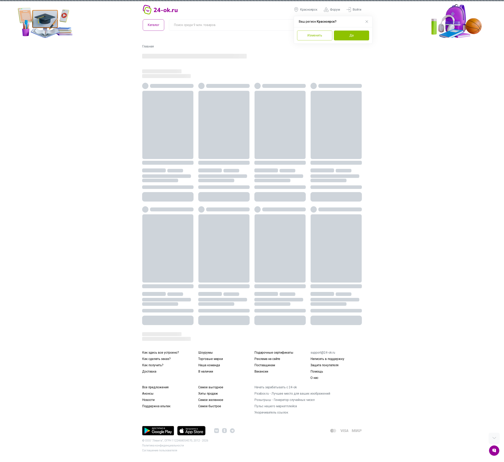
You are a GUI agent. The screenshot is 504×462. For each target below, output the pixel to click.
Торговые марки (210, 359)
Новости (148, 400)
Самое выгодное (210, 387)
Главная (148, 46)
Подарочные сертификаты (273, 352)
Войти (357, 9)
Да (351, 35)
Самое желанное (210, 400)
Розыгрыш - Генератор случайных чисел (284, 400)
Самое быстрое (209, 406)
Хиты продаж (208, 393)
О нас (314, 378)
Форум (335, 9)
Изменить (314, 35)
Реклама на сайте (267, 359)
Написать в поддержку (327, 359)
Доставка (149, 371)
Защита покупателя (324, 365)
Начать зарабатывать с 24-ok (275, 387)
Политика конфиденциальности (163, 445)
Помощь (316, 371)
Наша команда (209, 365)
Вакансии (261, 371)
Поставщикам (264, 365)
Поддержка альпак (156, 406)
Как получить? (152, 365)
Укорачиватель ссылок (271, 412)
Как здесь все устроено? (160, 352)
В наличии (205, 371)
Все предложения (155, 387)
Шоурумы (205, 352)
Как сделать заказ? (156, 359)
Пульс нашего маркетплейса (275, 406)
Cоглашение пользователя (159, 450)
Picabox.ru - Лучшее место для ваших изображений (292, 393)
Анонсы (148, 393)
